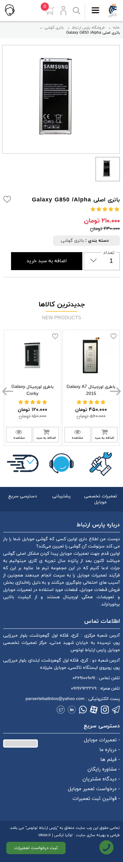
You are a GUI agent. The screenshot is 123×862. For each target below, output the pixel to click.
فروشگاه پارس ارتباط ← (86, 27)
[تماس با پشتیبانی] (9, 10)
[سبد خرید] (50, 11)
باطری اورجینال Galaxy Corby (32, 390)
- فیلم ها (110, 759)
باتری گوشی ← (51, 27)
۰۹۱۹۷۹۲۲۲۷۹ (84, 688)
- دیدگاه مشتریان (101, 779)
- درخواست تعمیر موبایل (94, 788)
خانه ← (114, 27)
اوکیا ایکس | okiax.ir (55, 835)
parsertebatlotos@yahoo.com (55, 699)
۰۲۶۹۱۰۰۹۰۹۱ (84, 678)
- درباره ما (109, 749)
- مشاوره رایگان (103, 769)
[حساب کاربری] (63, 10)
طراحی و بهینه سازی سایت (98, 835)
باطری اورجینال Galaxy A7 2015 (91, 390)
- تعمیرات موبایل (102, 740)
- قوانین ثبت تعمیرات (96, 798)
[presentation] (8, 390)
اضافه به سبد (46, 437)
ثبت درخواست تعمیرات (36, 848)
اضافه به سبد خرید (46, 260)
